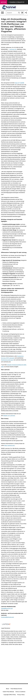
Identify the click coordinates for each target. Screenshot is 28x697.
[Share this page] (26, 12)
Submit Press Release (8, 691)
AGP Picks (3, 2)
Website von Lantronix (9, 415)
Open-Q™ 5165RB (19, 82)
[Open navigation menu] (2, 12)
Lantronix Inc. (13, 49)
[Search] (19, 12)
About (7, 688)
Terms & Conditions (20, 691)
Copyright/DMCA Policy (9, 694)
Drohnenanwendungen (7, 360)
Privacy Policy (21, 694)
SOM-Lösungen (10, 358)
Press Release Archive (16, 688)
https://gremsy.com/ (9, 445)
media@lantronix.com (7, 608)
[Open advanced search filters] (22, 12)
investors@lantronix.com (7, 617)
